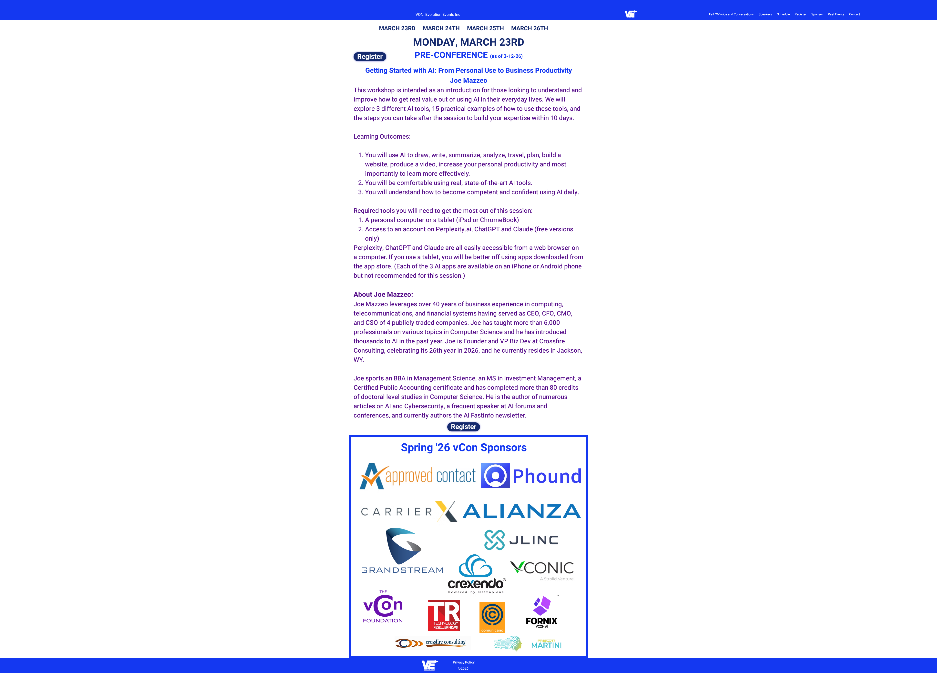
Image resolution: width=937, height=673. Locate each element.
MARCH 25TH (485, 28)
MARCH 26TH (529, 28)
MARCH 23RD (397, 28)
